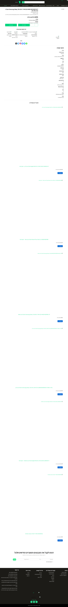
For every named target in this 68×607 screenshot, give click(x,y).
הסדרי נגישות (40, 577)
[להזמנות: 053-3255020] (19, 6)
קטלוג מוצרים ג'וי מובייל (33, 14)
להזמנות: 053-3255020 (14, 5)
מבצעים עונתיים (51, 573)
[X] (16, 43)
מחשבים (52, 578)
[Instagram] (20, 43)
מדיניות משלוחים (35, 5)
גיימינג (53, 575)
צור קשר (40, 572)
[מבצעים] (8, 6)
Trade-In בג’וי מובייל (63, 575)
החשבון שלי (27, 574)
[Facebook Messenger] (24, 43)
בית (37, 14)
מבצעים (5, 5)
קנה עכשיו (11, 25)
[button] (14, 559)
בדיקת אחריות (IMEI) (42, 5)
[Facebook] (22, 43)
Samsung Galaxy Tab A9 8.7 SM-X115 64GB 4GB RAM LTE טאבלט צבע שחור (34, 314)
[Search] (23, 2)
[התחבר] (59, 5)
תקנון (41, 575)
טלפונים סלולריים (51, 572)
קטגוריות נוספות (51, 581)
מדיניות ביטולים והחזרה (38, 574)
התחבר (58, 5)
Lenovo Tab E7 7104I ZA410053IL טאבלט (34, 533)
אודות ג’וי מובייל (64, 572)
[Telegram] (18, 43)
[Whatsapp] (26, 43)
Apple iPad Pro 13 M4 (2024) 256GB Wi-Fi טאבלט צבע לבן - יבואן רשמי (34, 166)
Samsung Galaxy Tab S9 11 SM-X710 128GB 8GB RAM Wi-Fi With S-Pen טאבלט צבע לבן (34, 387)
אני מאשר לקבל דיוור (49, 561)
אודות (53, 5)
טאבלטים (34, 13)
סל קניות (28, 575)
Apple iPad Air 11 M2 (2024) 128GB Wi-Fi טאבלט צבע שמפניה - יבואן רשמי (34, 460)
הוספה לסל (24, 25)
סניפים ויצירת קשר (49, 5)
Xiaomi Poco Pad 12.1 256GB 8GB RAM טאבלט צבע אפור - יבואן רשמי (34, 239)
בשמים (53, 579)
